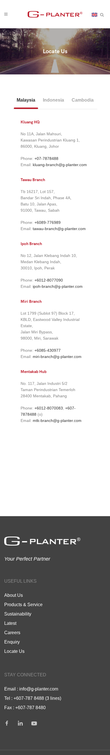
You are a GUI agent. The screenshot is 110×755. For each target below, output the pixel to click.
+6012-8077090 (48, 280)
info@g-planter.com (38, 688)
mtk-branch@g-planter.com (57, 420)
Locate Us (14, 651)
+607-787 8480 (30, 707)
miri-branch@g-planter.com (57, 356)
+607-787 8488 (29, 698)
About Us (13, 595)
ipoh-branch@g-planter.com (58, 286)
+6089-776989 (47, 222)
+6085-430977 (47, 350)
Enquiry (12, 641)
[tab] (26, 100)
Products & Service (23, 604)
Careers (12, 632)
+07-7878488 (46, 158)
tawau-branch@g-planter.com (59, 228)
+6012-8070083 (48, 408)
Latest (10, 623)
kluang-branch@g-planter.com (60, 164)
